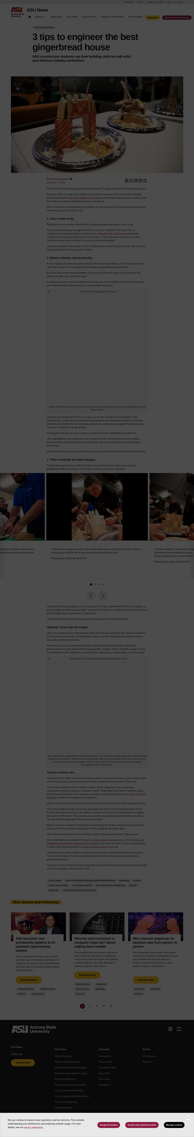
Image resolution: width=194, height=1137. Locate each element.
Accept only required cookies (142, 1125)
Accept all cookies (109, 1125)
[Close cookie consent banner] (188, 1118)
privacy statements (33, 1127)
